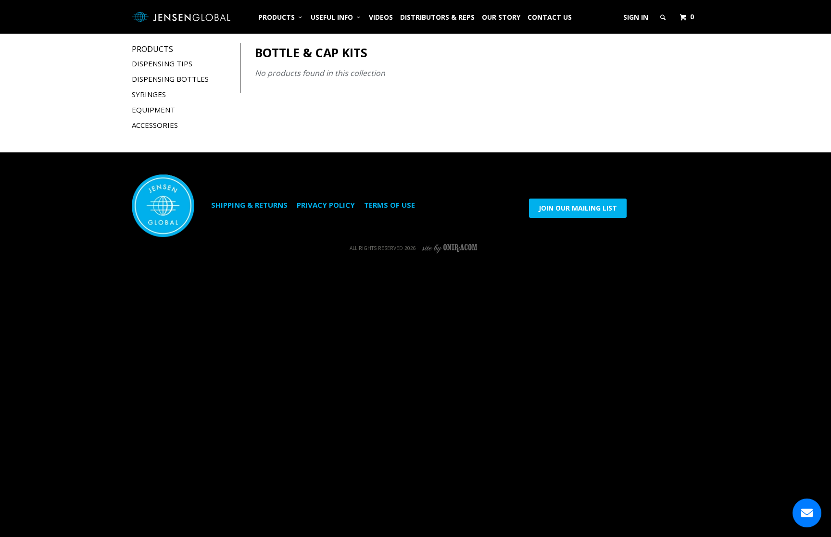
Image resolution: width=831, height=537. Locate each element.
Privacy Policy (326, 205)
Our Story (501, 17)
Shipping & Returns (249, 205)
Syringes (149, 94)
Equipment (153, 109)
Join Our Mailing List (578, 207)
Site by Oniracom (450, 248)
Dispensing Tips (162, 63)
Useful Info (334, 17)
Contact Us (550, 17)
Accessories (155, 125)
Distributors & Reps (437, 17)
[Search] (663, 17)
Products (278, 17)
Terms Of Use (389, 205)
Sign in (635, 17)
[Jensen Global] (181, 16)
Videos (381, 17)
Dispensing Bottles (170, 79)
